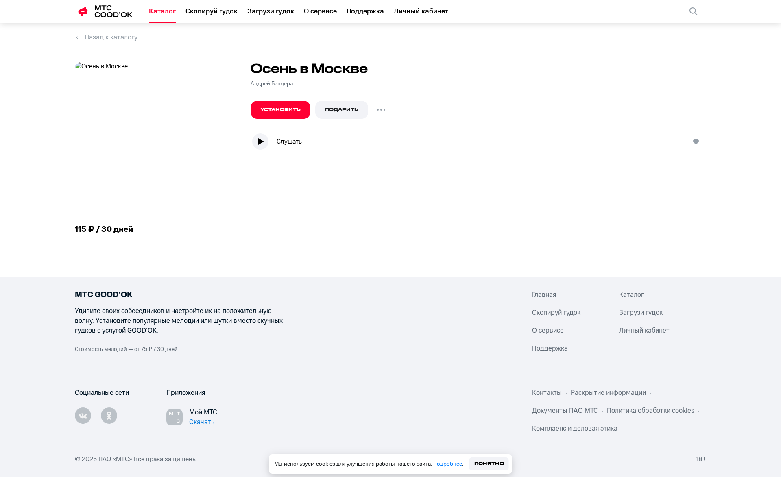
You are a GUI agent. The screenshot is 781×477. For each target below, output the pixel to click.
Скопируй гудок (211, 11)
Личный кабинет (421, 11)
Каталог (162, 11)
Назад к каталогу (111, 37)
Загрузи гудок (270, 11)
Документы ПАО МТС (565, 411)
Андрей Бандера (272, 84)
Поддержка (365, 11)
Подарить (341, 109)
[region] (478, 143)
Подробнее (447, 464)
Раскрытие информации (608, 393)
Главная (544, 295)
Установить (280, 109)
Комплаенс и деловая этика (574, 429)
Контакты (547, 393)
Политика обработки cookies (650, 411)
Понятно (489, 463)
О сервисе (320, 11)
